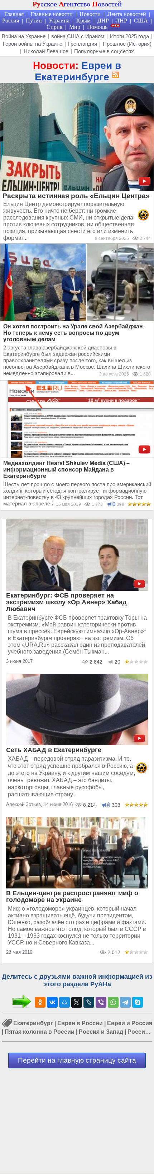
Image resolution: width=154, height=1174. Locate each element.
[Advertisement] (77, 1122)
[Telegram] (125, 1002)
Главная (14, 14)
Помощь (97, 27)
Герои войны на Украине (32, 44)
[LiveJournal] (88, 1002)
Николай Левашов (46, 51)
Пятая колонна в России (39, 1032)
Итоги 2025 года (129, 36)
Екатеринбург (33, 1023)
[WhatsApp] (113, 1002)
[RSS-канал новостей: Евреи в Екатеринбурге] (114, 75)
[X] (76, 1002)
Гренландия (82, 44)
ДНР (103, 20)
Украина (59, 20)
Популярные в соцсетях (104, 51)
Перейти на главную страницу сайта (77, 1060)
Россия (10, 20)
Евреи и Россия (129, 1023)
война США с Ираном (77, 36)
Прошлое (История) (127, 44)
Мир (74, 27)
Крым (83, 20)
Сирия (54, 27)
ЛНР (121, 20)
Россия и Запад (101, 1032)
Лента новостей (126, 14)
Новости (90, 14)
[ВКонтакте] (52, 1002)
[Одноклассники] (40, 1002)
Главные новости (51, 14)
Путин (34, 20)
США (141, 20)
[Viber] (101, 1002)
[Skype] (137, 1002)
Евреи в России (80, 1023)
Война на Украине (23, 36)
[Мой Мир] (64, 1002)
